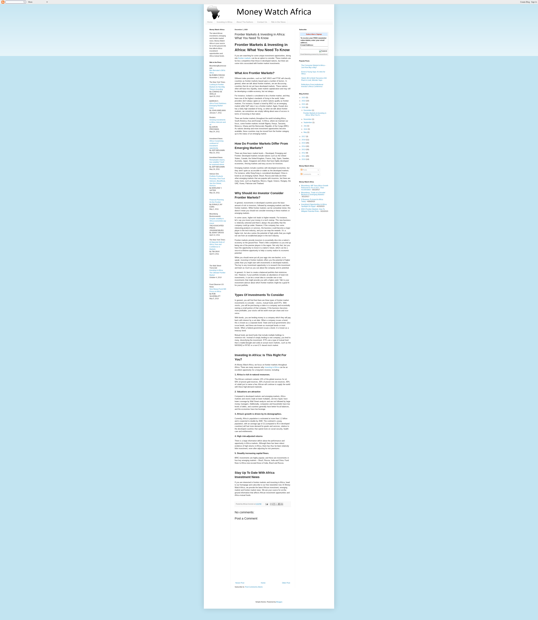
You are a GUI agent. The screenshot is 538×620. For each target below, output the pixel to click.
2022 (304, 101)
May (305, 132)
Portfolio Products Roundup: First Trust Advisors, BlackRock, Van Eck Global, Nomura (217, 181)
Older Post (286, 583)
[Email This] (271, 504)
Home (210, 22)
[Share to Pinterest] (281, 504)
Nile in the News (278, 22)
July (305, 126)
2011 (304, 156)
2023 (304, 98)
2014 (304, 146)
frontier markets (244, 58)
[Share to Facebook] (279, 504)
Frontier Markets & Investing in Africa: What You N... (314, 114)
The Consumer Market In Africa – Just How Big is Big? (313, 66)
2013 (304, 149)
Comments (306, 174)
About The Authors (244, 22)
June (306, 129)
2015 (304, 143)
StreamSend (323, 54)
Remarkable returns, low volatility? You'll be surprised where (217, 162)
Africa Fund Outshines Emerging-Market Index (217, 105)
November (308, 119)
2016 (304, 140)
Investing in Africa (224, 22)
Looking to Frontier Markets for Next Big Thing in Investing (217, 87)
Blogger (279, 602)
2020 (304, 107)
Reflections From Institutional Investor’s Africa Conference (312, 85)
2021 (304, 104)
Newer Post (239, 583)
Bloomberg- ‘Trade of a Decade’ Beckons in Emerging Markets (313, 194)
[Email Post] (266, 504)
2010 (304, 159)
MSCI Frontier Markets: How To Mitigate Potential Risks (313, 210)
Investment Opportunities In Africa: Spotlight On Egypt (314, 205)
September (308, 122)
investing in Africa (272, 367)
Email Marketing (306, 54)
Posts (304, 170)
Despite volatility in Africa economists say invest (217, 221)
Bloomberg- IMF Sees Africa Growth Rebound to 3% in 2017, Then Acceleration (314, 188)
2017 (304, 136)
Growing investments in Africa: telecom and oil (217, 122)
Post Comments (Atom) (254, 587)
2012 (304, 153)
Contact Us (262, 22)
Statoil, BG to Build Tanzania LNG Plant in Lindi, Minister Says (314, 79)
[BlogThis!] (274, 504)
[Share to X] (276, 504)
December (308, 110)
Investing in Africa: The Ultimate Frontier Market (217, 272)
